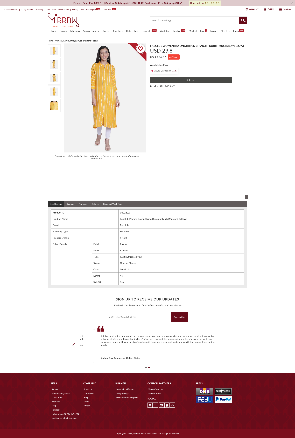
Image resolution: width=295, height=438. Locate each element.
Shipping (70, 204)
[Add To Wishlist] (141, 48)
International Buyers (125, 389)
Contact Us (89, 393)
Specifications (56, 204)
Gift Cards (109, 10)
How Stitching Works (61, 393)
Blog (86, 397)
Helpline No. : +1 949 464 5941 (65, 414)
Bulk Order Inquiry (88, 10)
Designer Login (122, 393)
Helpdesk (56, 409)
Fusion (213, 31)
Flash (238, 30)
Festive (179, 30)
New (53, 31)
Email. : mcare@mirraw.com (64, 418)
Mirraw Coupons (155, 389)
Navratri (149, 30)
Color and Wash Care (112, 204)
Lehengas (75, 31)
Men (136, 31)
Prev (75, 345)
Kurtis (106, 31)
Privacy (87, 405)
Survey (75, 10)
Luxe (202, 31)
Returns (95, 204)
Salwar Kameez (91, 31)
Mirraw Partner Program (127, 397)
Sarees (63, 31)
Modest (193, 31)
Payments (83, 204)
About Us (88, 389)
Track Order (50, 10)
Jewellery (118, 31)
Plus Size (225, 31)
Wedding (165, 31)
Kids (128, 31)
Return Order (63, 10)
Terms (86, 401)
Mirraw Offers (154, 393)
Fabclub (124, 225)
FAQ (54, 405)
